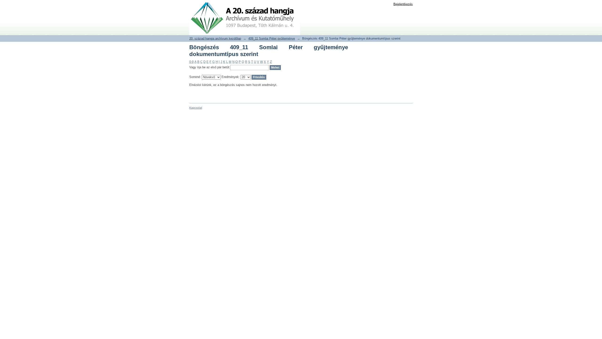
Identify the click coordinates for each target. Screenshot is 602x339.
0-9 (191, 62)
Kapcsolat (195, 107)
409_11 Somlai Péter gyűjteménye (271, 38)
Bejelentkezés (403, 4)
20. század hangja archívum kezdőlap (215, 38)
